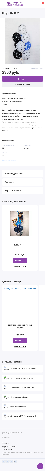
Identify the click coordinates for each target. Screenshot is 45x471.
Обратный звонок (8, 449)
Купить (18, 260)
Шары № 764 (20, 245)
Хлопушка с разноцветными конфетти (20, 326)
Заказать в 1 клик (22, 85)
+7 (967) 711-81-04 (9, 447)
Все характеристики (9, 160)
